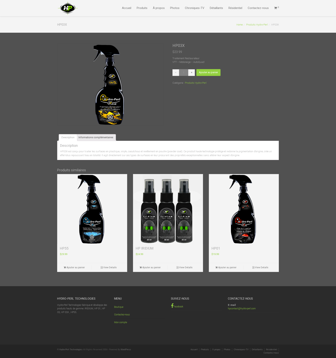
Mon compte (120, 322)
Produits (142, 8)
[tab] (68, 137)
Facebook (178, 306)
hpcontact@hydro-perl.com (242, 308)
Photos (174, 8)
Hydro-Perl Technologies (70, 349)
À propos (159, 8)
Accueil (126, 8)
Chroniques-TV (194, 8)
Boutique (118, 307)
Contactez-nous (258, 8)
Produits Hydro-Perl (257, 24)
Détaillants (216, 8)
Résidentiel (235, 8)
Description (67, 137)
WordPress (126, 349)
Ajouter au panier (208, 72)
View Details (110, 267)
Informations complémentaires (96, 137)
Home (239, 24)
